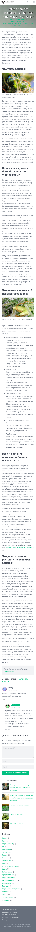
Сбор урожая (6, 883)
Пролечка (5, 886)
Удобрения (6, 852)
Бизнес (4, 838)
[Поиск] (27, 2)
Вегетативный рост (9, 880)
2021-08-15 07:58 (12, 690)
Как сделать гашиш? (16, 823)
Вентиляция (6, 849)
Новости (5, 892)
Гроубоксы (6, 858)
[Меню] (33, 2)
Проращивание (8, 875)
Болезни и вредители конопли (19, 806)
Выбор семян (7, 872)
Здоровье (5, 900)
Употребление (7, 897)
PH (3, 846)
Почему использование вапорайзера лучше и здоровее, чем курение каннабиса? (21, 787)
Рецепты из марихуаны (9, 914)
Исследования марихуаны (10, 917)
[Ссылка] (7, 2)
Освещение (6, 861)
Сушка (4, 869)
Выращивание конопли (9, 912)
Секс (3, 841)
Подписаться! (9, 672)
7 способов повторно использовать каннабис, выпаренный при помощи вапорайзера (21, 798)
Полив (4, 863)
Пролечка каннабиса (16, 815)
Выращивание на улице (11, 889)
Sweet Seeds (21, 548)
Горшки (5, 855)
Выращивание (7, 844)
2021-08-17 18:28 (15, 707)
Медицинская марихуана (10, 920)
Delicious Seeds (10, 548)
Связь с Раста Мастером (10, 909)
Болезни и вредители (10, 866)
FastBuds (29, 548)
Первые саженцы (8, 878)
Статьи (4, 894)
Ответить (5, 699)
